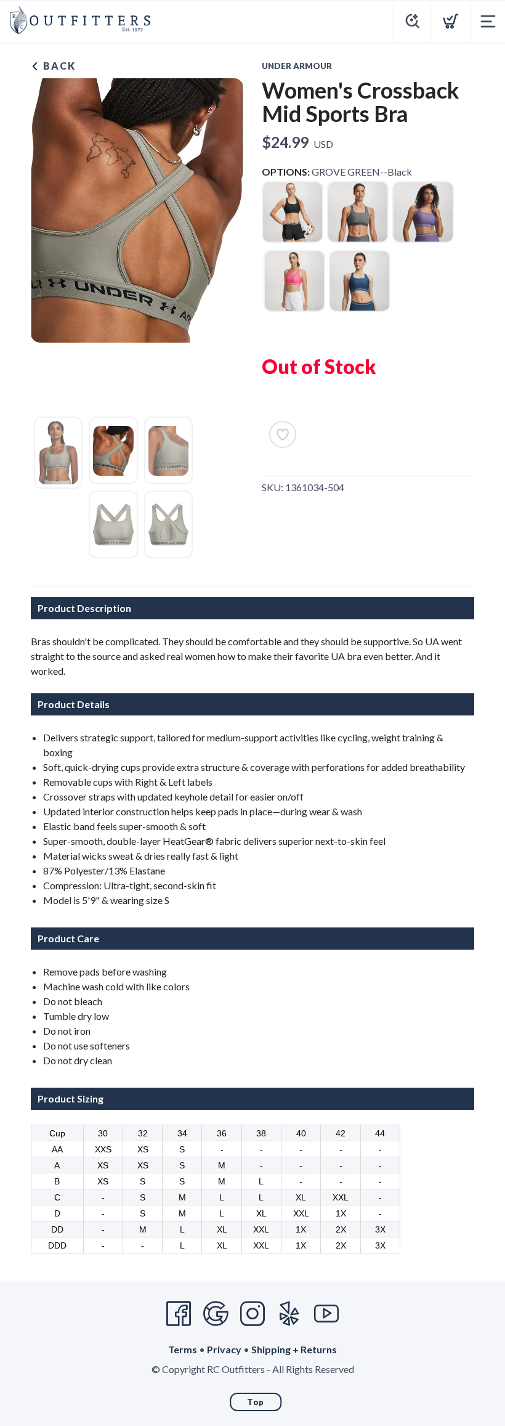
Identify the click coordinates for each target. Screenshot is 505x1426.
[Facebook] (178, 1313)
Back (58, 65)
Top (255, 1402)
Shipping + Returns (294, 1349)
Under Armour (297, 66)
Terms (182, 1349)
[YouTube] (326, 1313)
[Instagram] (252, 1313)
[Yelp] (289, 1313)
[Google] (215, 1313)
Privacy (224, 1349)
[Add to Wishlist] (282, 434)
